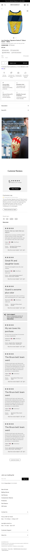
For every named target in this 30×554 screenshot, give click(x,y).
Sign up (25, 479)
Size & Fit (3, 110)
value (16, 219)
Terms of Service (4, 548)
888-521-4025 (9, 516)
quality (11, 219)
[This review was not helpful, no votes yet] (23, 250)
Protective (4, 500)
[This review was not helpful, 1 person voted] (23, 416)
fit (3, 219)
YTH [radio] (2, 57)
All (1, 8)
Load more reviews (15, 460)
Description (4, 105)
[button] (25, 5)
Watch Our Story (9, 133)
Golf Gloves (4, 495)
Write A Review (15, 188)
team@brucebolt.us (6, 523)
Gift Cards (4, 506)
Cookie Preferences (5, 550)
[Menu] (2, 4)
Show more (5, 222)
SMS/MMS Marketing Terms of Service (20, 548)
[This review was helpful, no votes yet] (20, 250)
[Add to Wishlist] (27, 11)
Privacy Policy (7, 483)
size (7, 219)
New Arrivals (4, 489)
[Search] (5, 4)
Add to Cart (18, 63)
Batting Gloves (5, 492)
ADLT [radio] (6, 57)
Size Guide (27, 55)
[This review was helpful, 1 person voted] (21, 381)
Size (2, 55)
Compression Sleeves (7, 498)
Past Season (4, 503)
